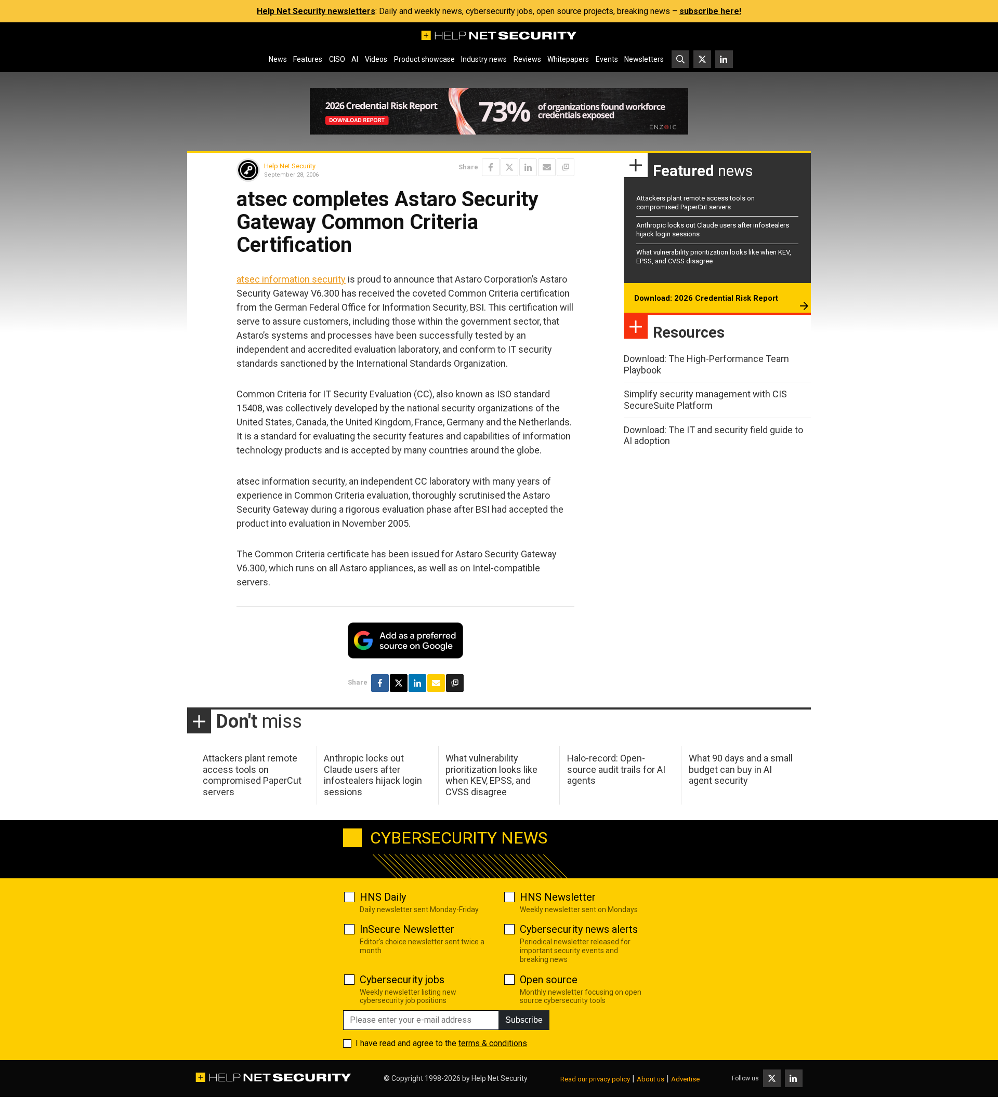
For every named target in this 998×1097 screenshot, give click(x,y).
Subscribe (524, 1019)
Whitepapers (568, 59)
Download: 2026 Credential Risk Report (706, 298)
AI (354, 59)
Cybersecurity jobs (402, 979)
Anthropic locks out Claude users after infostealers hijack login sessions (373, 775)
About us (650, 1079)
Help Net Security (290, 166)
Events (607, 59)
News (278, 59)
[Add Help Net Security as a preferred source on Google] (565, 167)
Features (307, 59)
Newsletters (644, 59)
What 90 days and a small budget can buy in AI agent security (741, 769)
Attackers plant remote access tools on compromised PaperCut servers (695, 202)
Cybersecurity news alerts (579, 929)
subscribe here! (710, 11)
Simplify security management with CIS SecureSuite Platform (705, 400)
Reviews (527, 59)
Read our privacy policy (595, 1079)
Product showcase (424, 59)
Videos (376, 59)
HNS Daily (383, 897)
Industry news (484, 59)
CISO (337, 59)
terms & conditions (492, 1043)
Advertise (685, 1079)
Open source (548, 979)
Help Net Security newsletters (316, 11)
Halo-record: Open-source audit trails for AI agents (616, 769)
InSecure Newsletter (407, 929)
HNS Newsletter (558, 897)
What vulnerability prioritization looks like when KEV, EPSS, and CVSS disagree (491, 775)
